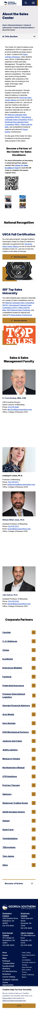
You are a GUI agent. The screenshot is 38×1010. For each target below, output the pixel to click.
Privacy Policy (7, 998)
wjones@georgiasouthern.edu (19, 529)
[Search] (25, 3)
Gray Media (8, 714)
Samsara (6, 794)
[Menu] (33, 3)
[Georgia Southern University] (9, 3)
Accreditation (26, 960)
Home (4, 25)
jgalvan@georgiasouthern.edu (19, 604)
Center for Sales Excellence (23, 27)
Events (5, 955)
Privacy (24, 972)
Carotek (6, 632)
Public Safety (26, 952)
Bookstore (6, 974)
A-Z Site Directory (9, 971)
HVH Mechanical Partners (15, 732)
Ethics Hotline (26, 970)
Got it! (19, 1006)
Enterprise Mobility (12, 668)
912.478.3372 (13, 526)
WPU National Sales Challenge (18, 310)
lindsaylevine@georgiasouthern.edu (21, 484)
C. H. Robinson (9, 641)
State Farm (8, 829)
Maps (4, 958)
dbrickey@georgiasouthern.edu (19, 409)
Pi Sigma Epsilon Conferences (20, 315)
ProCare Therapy (11, 785)
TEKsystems (9, 847)
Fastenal (6, 676)
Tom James (8, 856)
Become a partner (20, 257)
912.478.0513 (13, 482)
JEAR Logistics (10, 750)
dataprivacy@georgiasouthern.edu (14, 1000)
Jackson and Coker (12, 741)
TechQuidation (10, 838)
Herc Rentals (9, 723)
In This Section (10, 36)
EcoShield (7, 659)
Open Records (27, 967)
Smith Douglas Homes (13, 812)
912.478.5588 (13, 407)
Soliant (6, 821)
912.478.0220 (13, 601)
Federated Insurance (13, 685)
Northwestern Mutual (13, 767)
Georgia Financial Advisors (16, 705)
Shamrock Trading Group (15, 803)
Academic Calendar (10, 980)
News (4, 953)
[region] (19, 998)
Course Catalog (8, 977)
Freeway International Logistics (13, 695)
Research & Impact (15, 25)
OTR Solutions (9, 776)
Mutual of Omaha (11, 758)
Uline (5, 865)
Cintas (5, 650)
